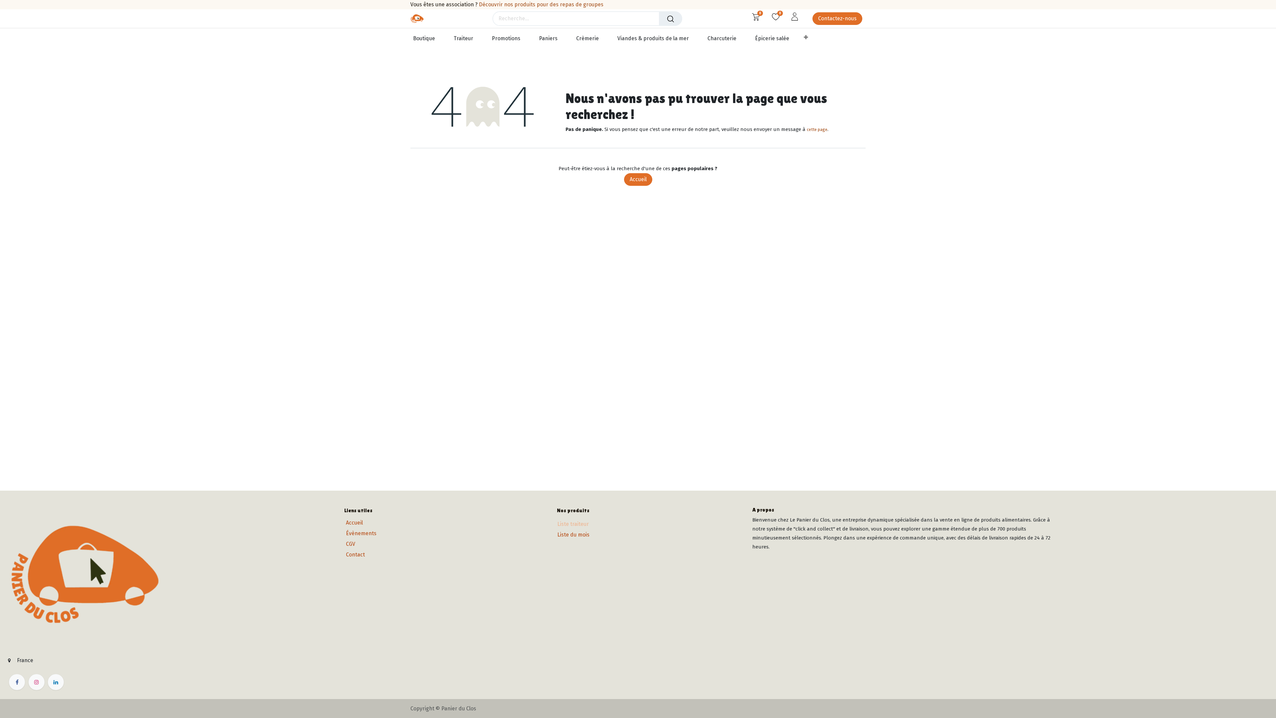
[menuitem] (427, 39)
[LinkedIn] (56, 682)
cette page (817, 129)
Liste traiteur (573, 524)
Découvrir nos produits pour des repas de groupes (541, 4)
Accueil (638, 179)
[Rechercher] (670, 18)
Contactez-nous (837, 18)
